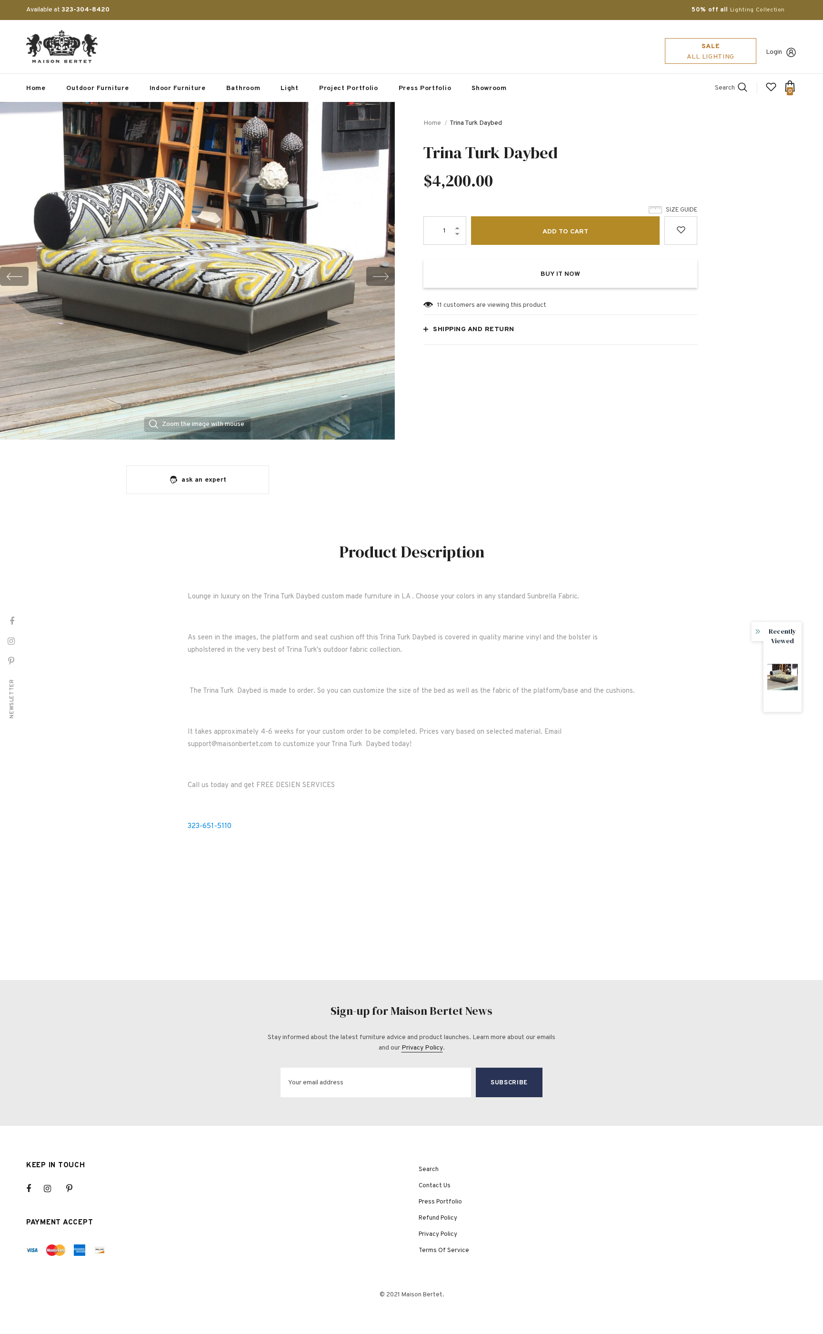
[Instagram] (52, 1188)
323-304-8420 (85, 10)
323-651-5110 (209, 826)
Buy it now (560, 274)
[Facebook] (34, 1188)
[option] (197, 276)
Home (432, 123)
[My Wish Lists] (771, 91)
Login (774, 52)
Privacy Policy (422, 1048)
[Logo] (62, 47)
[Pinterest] (74, 1188)
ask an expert (203, 480)
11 (439, 305)
